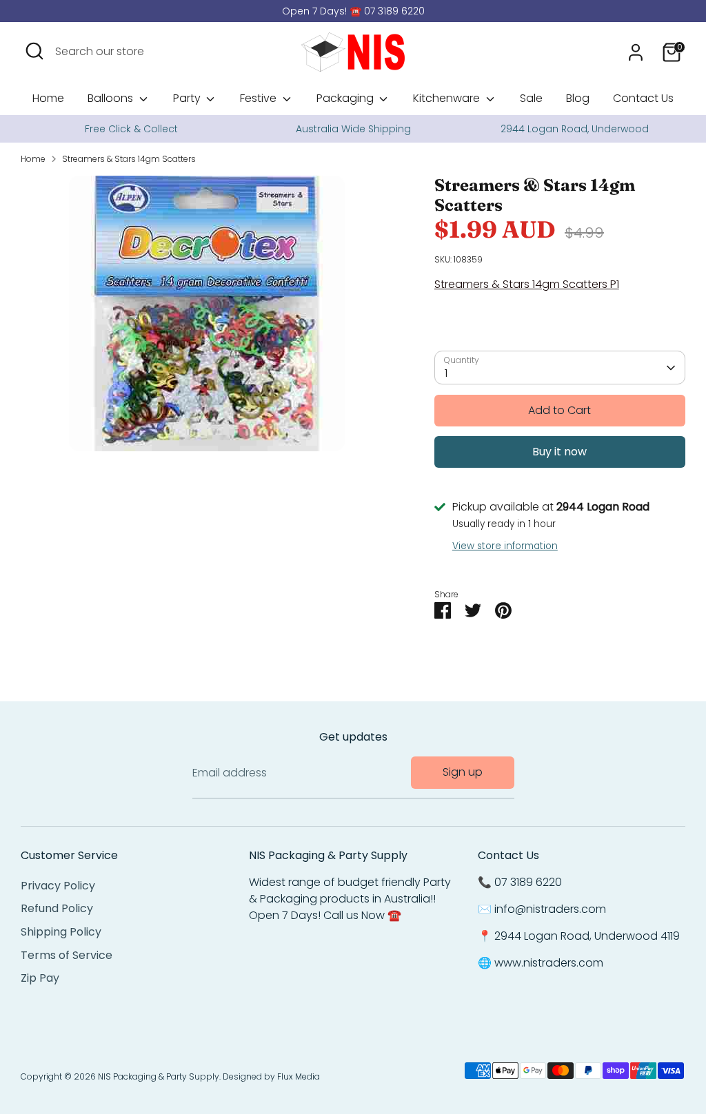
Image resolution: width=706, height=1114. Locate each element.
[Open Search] (34, 51)
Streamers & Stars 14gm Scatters (129, 159)
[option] (131, 129)
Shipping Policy (61, 932)
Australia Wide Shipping (353, 129)
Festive (259, 98)
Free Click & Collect (131, 129)
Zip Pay (40, 978)
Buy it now (559, 452)
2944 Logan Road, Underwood (575, 129)
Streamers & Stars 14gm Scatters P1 (526, 284)
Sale (531, 98)
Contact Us (643, 98)
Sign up (463, 772)
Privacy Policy (58, 886)
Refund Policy (57, 908)
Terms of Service (66, 955)
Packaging (346, 98)
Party (188, 98)
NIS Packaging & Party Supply (158, 1076)
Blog (577, 98)
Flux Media (298, 1076)
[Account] (635, 52)
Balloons (112, 98)
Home (48, 98)
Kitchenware (448, 98)
